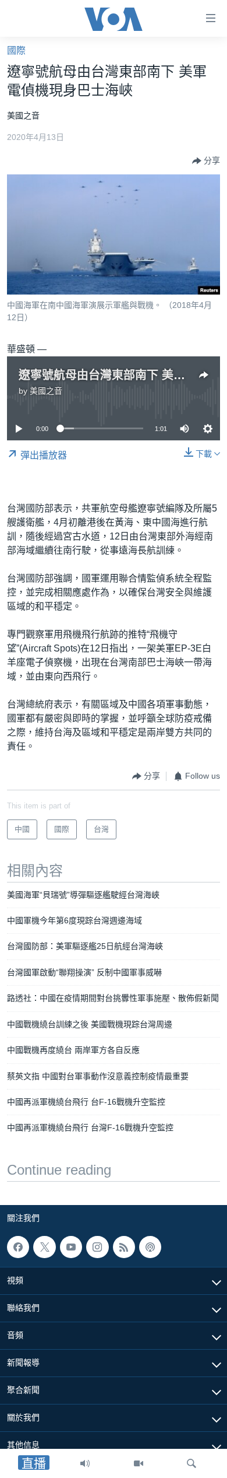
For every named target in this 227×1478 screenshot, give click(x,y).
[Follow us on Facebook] (18, 1247)
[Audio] (85, 1463)
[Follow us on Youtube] (71, 1247)
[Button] (206, 161)
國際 (16, 50)
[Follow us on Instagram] (97, 1247)
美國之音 (46, 390)
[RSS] (124, 1247)
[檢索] (191, 1463)
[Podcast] (150, 1247)
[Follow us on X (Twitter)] (44, 1247)
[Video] (138, 1463)
